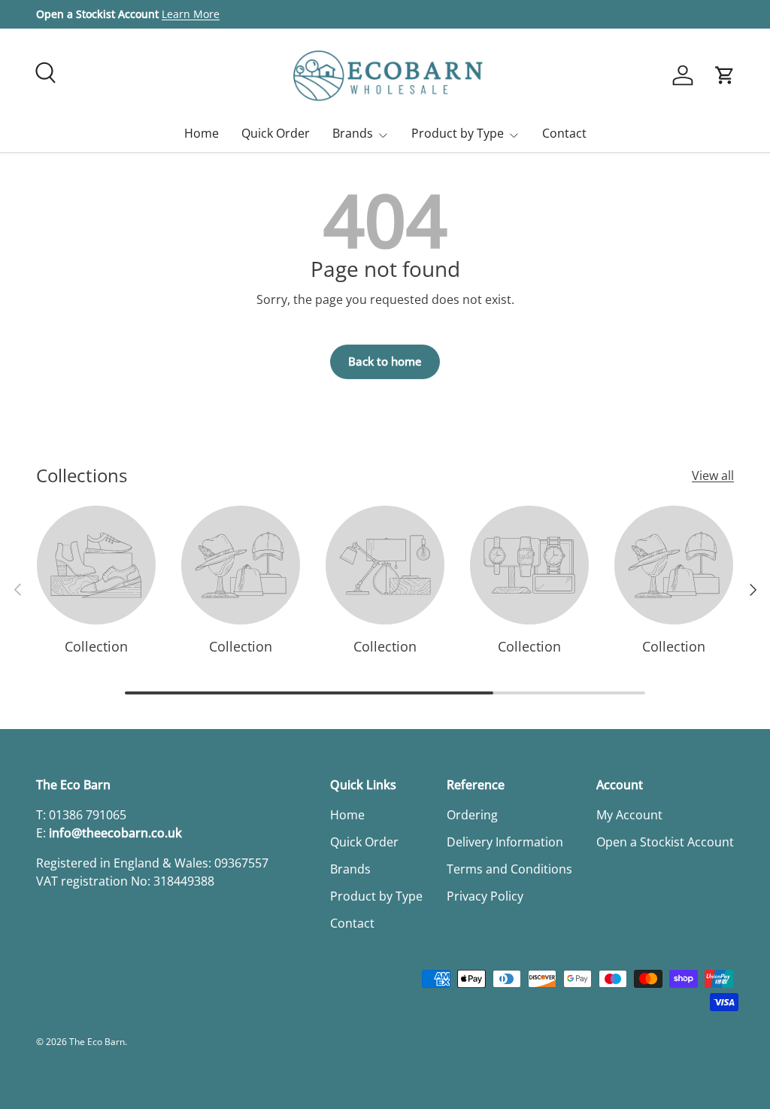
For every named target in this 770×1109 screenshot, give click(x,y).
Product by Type (376, 896)
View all (713, 475)
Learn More (191, 14)
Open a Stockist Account (665, 842)
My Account (629, 815)
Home (201, 133)
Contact (564, 133)
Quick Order (275, 133)
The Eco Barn (97, 1041)
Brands (350, 869)
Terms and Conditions (509, 869)
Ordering (472, 815)
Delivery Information (505, 842)
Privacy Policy (485, 896)
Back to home (385, 361)
